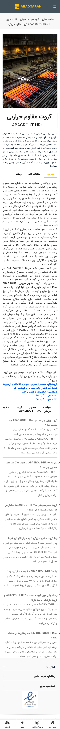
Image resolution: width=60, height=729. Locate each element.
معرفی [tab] (50, 174)
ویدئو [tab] (19, 174)
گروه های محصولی (29, 19)
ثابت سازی (11, 19)
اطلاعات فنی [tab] (34, 174)
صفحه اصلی (48, 19)
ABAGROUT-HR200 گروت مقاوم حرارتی (28, 24)
